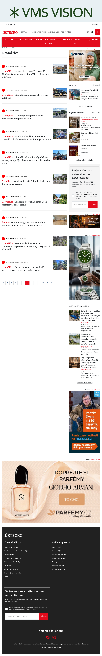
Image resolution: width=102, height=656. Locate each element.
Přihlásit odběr (34, 341)
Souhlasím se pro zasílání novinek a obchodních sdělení (36, 335)
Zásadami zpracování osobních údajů (36, 334)
